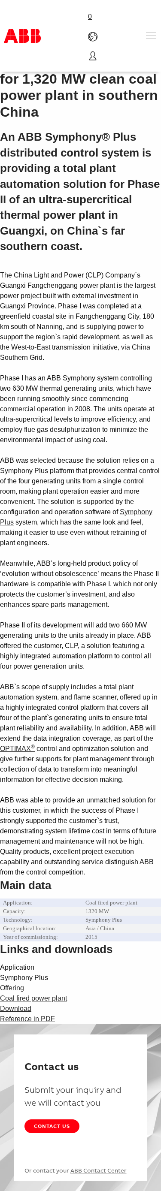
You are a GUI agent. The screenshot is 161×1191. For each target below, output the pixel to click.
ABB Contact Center (98, 1170)
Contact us (52, 1126)
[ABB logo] (22, 36)
